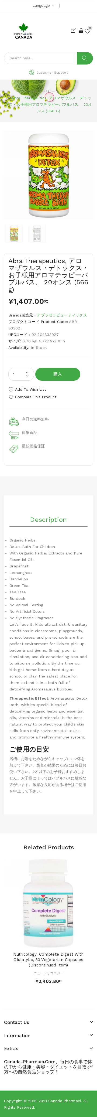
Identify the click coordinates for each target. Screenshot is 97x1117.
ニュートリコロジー (49, 973)
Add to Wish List (30, 389)
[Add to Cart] (39, 942)
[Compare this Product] (58, 942)
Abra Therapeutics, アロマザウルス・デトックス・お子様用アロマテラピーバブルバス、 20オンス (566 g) (48, 104)
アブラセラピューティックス (62, 315)
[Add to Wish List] (48, 942)
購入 (57, 374)
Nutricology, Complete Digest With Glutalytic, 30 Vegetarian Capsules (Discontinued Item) (48, 960)
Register (74, 31)
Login (81, 31)
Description (48, 519)
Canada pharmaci (64, 1101)
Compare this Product (35, 397)
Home (30, 91)
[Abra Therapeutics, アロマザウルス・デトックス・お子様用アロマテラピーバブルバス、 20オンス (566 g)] (14, 233)
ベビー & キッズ (58, 91)
